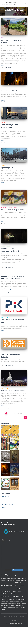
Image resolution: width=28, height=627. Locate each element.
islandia (12, 593)
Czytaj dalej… (9, 289)
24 (14, 413)
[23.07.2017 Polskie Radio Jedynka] (14, 343)
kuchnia (17, 593)
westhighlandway (4, 607)
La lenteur (4, 507)
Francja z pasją (5, 591)
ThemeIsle (19, 623)
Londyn (20, 593)
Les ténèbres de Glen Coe (7, 504)
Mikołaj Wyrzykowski (6, 87)
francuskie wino (14, 591)
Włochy (3, 609)
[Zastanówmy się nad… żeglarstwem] (14, 113)
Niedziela (9, 599)
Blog (10, 616)
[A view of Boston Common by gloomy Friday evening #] (20, 562)
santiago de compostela (6, 601)
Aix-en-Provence (7, 578)
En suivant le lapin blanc (7, 501)
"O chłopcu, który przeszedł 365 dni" (9, 207)
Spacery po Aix (7, 167)
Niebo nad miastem (9, 90)
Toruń (3, 605)
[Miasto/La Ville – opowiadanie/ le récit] (14, 236)
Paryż (13, 599)
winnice (20, 607)
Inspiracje (3, 122)
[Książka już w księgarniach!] (14, 197)
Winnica (17, 607)
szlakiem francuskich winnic (17, 601)
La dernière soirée (6, 496)
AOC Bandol (14, 578)
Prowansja (18, 599)
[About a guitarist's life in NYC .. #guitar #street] (8, 549)
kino (15, 593)
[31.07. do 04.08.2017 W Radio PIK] (14, 306)
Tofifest (23, 603)
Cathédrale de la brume (7, 499)
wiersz (14, 607)
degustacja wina (18, 585)
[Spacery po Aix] (14, 155)
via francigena (19, 605)
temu (10, 67)
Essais (2, 37)
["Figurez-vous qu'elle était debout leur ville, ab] (20, 549)
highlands (20, 591)
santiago (23, 599)
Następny (19, 413)
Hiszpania (4, 593)
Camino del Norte (11, 583)
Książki (15, 616)
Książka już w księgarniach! (12, 210)
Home (5, 616)
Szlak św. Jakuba (16, 603)
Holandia (8, 593)
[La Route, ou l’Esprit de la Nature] (14, 26)
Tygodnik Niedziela (10, 605)
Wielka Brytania (10, 607)
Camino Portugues (5, 317)
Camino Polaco (11, 585)
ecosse (22, 585)
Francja (3, 165)
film (16, 589)
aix (1, 578)
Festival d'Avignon (4, 589)
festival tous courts (11, 589)
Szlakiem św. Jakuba (6, 603)
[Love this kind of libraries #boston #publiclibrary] (8, 562)
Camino (18, 578)
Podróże (22, 616)
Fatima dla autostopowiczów (13, 391)
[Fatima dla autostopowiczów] (14, 378)
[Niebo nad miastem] (14, 78)
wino (23, 607)
